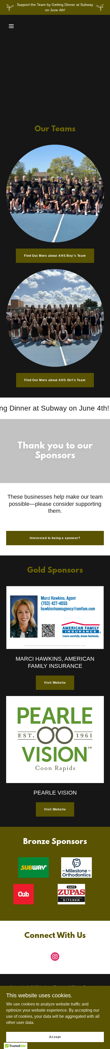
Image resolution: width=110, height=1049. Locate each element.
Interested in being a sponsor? (55, 538)
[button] (11, 26)
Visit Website (55, 682)
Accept (55, 1037)
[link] (55, 957)
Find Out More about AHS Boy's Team (55, 256)
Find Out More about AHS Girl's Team (55, 380)
